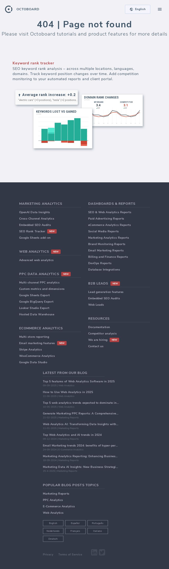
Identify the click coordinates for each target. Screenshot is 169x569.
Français (75, 531)
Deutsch (53, 539)
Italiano (97, 531)
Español (75, 523)
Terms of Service (70, 554)
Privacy (48, 554)
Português (97, 523)
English (53, 523)
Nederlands (53, 531)
